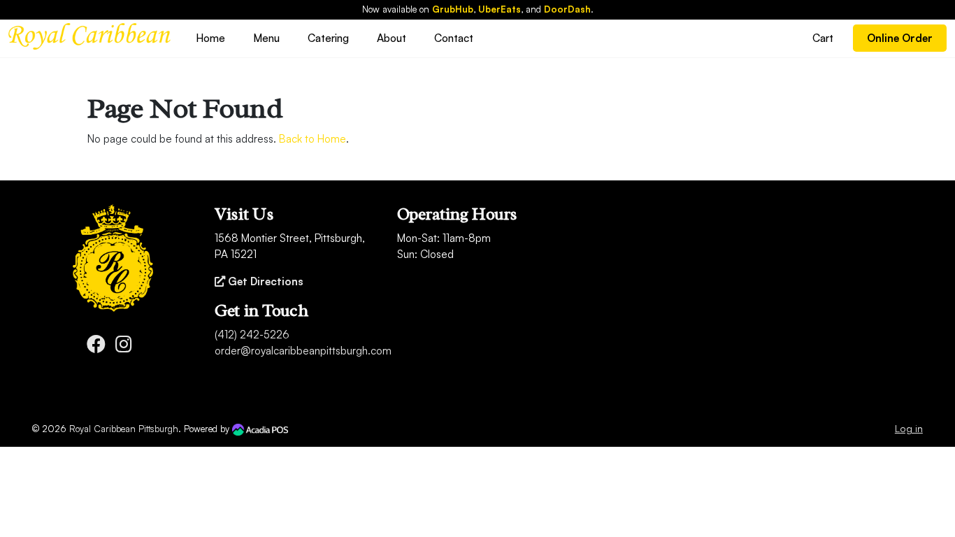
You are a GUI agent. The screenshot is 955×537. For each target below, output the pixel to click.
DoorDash (567, 9)
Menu (266, 38)
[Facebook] (96, 347)
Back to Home (312, 138)
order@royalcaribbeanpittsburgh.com (303, 350)
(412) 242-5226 (252, 334)
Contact (453, 38)
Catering (328, 38)
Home (210, 38)
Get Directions (264, 281)
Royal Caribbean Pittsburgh (123, 428)
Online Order (900, 38)
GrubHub (452, 9)
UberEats (499, 9)
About (391, 38)
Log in (909, 428)
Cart (822, 38)
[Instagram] (123, 347)
